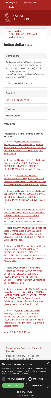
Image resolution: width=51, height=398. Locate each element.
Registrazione (30, 2)
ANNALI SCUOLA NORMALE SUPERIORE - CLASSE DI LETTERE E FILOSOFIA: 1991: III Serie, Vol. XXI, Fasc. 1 (24, 237)
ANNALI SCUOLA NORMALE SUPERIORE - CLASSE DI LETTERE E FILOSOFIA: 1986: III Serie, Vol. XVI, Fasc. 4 (24, 166)
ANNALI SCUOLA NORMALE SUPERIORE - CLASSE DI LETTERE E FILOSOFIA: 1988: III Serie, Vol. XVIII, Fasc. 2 (25, 181)
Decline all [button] (37, 385)
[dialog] (25, 379)
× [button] (48, 363)
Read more (23, 373)
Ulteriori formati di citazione (19, 83)
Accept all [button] (13, 385)
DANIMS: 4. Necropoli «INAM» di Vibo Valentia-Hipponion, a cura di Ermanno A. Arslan (24, 212)
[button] (25, 392)
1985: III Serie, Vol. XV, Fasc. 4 (23, 34)
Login (11, 7)
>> (29, 332)
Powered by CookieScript (25, 395)
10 (25, 332)
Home (9, 31)
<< (5, 332)
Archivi (18, 31)
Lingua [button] (12, 2)
